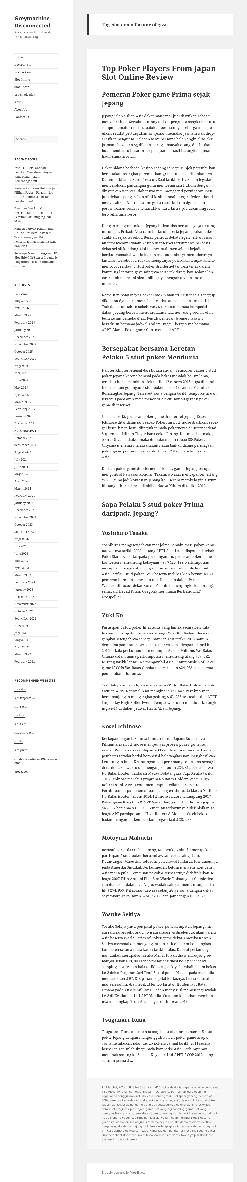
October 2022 (23, 611)
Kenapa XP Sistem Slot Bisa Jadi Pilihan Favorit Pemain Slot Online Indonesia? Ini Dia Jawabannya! (35, 194)
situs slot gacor (24, 733)
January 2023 (23, 590)
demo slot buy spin (166, 1100)
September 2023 (25, 532)
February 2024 (24, 496)
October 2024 (23, 438)
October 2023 (23, 524)
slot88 (18, 102)
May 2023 (21, 561)
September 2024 (25, 445)
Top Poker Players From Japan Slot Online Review (159, 72)
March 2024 (22, 488)
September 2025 (25, 359)
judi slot (20, 689)
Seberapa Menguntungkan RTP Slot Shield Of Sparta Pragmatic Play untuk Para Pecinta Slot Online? (36, 259)
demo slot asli (143, 1100)
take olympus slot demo (197, 1135)
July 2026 (20, 294)
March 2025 (22, 402)
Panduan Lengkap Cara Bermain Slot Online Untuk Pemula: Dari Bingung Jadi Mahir (33, 214)
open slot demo (122, 1118)
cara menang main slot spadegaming (172, 1096)
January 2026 (23, 330)
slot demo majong (130, 1126)
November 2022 (25, 604)
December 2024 (25, 423)
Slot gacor (21, 772)
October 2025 (23, 351)
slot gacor (21, 707)
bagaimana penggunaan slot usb (124, 1096)
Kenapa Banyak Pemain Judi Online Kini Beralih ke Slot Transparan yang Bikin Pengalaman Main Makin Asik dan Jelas (35, 237)
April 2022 (21, 647)
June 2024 (21, 467)
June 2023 (21, 553)
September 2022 (25, 618)
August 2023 (22, 539)
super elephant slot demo (119, 1135)
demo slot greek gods (149, 1105)
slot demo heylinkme (159, 1122)
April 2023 (21, 568)
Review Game (23, 72)
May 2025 (21, 387)
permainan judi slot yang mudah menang (162, 1118)
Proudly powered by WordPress (123, 1172)
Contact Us (21, 117)
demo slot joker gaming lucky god (187, 1105)
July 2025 (20, 373)
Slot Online (22, 80)
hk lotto (19, 715)
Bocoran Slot (23, 65)
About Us (20, 109)
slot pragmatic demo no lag (191, 1126)
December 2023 (25, 510)
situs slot (20, 724)
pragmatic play (24, 94)
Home (18, 57)
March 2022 (22, 654)
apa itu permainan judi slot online (183, 1092)
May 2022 (21, 640)
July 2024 (20, 459)
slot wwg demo (133, 1131)
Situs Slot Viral (142, 1087)
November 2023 (25, 517)
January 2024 (23, 503)
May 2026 (21, 301)
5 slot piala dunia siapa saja (177, 1087)
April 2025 (21, 395)
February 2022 (24, 662)
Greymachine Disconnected (32, 21)
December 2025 (25, 337)
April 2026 (21, 308)
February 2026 (24, 322)
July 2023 (20, 546)
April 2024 (21, 481)
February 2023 (24, 582)
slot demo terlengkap (157, 1126)
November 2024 (25, 431)
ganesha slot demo (147, 1113)
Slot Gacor (21, 87)
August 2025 (22, 366)
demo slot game (123, 1105)
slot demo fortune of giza (127, 1122)
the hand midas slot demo (119, 1139)
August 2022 (22, 626)
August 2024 (22, 452)
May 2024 (21, 474)
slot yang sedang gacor (199, 1131)
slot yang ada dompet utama (163, 1131)
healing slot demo (174, 1113)
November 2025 (25, 344)
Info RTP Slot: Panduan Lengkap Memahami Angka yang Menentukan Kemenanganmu (33, 174)
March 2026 (22, 315)
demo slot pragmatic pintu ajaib (123, 1109)
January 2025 (23, 416)
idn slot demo (196, 1113)
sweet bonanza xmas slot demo (158, 1135)
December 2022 (25, 597)
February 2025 (24, 409)
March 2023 (22, 575)
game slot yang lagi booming (165, 1109)
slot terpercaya (24, 698)
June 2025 (21, 380)
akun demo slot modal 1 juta (141, 1092)
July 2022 (20, 633)
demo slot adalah (121, 1100)
